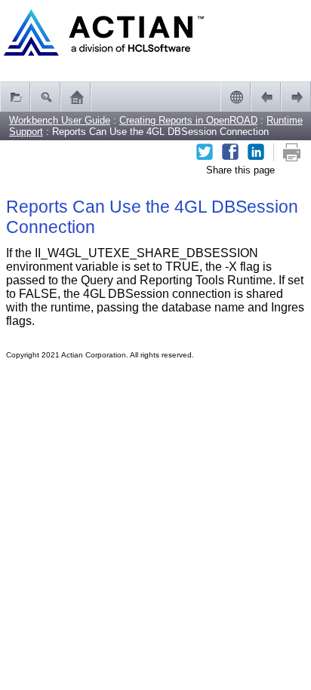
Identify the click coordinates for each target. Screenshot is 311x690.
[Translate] (235, 96)
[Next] (296, 96)
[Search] (45, 96)
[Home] (75, 96)
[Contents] (15, 96)
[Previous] (265, 96)
